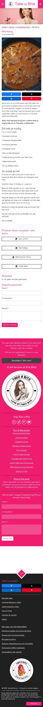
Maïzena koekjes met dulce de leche (16, 631)
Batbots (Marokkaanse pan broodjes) (17, 644)
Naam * (5, 288)
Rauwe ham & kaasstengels (13, 635)
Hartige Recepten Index (11, 602)
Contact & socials (9, 615)
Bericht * (5, 308)
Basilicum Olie (21, 471)
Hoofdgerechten (23, 27)
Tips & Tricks (7, 611)
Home (4, 27)
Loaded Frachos (21, 442)
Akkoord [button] (34, 703)
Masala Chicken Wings (21, 446)
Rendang (35, 27)
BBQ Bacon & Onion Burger (21, 467)
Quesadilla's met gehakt (12, 652)
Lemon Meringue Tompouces (21, 463)
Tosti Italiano (21, 450)
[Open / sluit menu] (40, 4)
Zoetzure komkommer (21, 433)
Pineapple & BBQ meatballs (13, 648)
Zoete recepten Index (10, 607)
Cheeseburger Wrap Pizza (21, 459)
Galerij (4, 619)
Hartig (11, 27)
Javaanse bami (21, 438)
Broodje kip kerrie (9, 639)
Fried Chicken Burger (21, 454)
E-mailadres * (7, 298)
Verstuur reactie (9, 325)
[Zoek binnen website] (2, 4)
